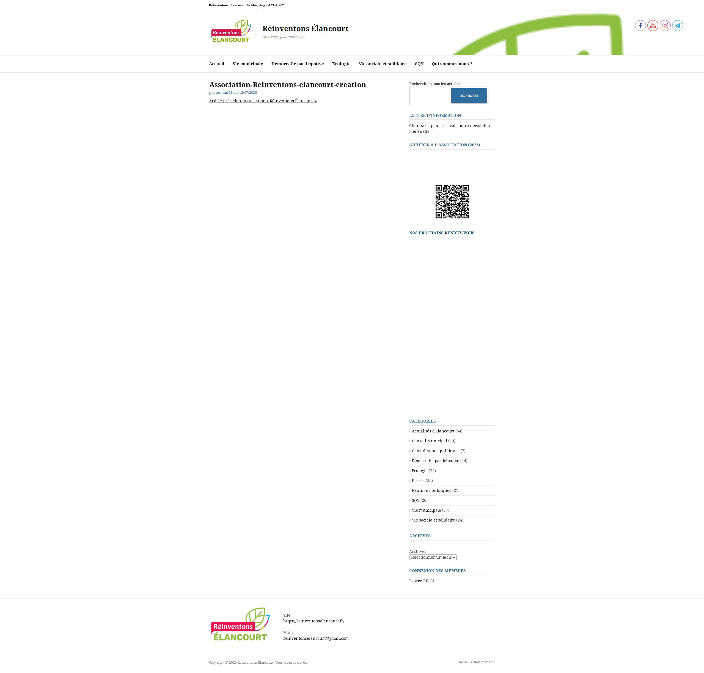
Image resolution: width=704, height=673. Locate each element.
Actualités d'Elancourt (433, 431)
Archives (417, 551)
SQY (419, 63)
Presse (418, 480)
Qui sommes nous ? (452, 63)
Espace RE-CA (422, 581)
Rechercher (469, 95)
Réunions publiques (431, 490)
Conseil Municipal (429, 441)
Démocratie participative (297, 63)
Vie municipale (248, 63)
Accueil (216, 63)
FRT (492, 662)
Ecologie (341, 63)
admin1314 (225, 92)
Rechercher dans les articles (435, 84)
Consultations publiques (436, 451)
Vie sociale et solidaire (383, 63)
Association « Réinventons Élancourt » (263, 101)
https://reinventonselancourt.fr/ (313, 621)
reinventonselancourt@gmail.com (316, 638)
